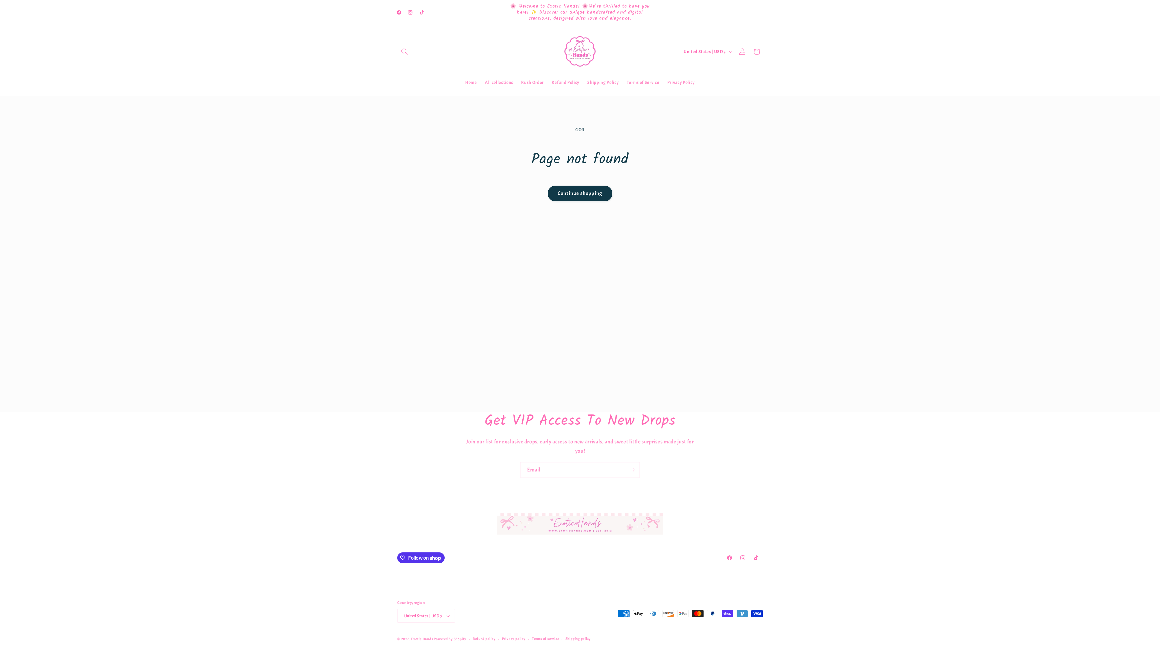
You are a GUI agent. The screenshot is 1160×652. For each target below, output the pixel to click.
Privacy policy (514, 638)
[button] (404, 51)
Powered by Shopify (450, 639)
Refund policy (484, 638)
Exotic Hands (422, 639)
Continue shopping (580, 193)
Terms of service (545, 638)
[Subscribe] (632, 470)
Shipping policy (578, 638)
